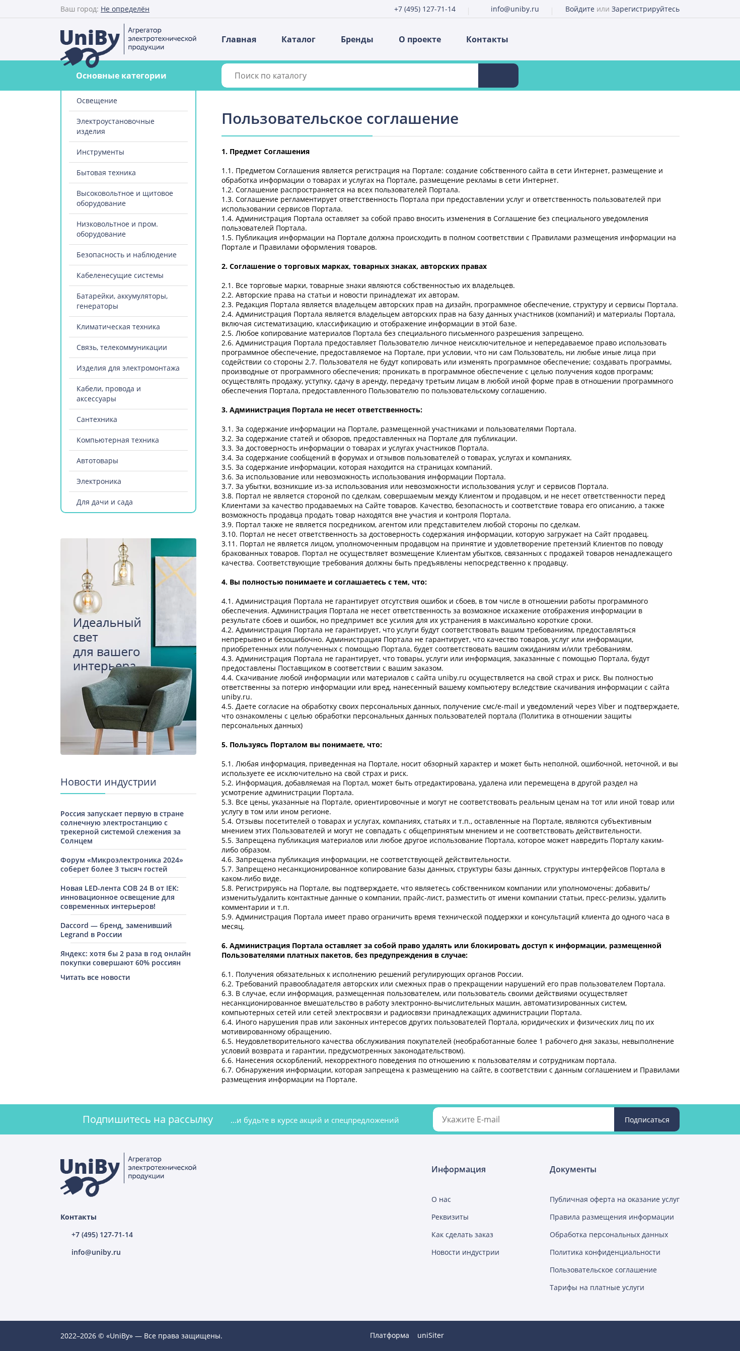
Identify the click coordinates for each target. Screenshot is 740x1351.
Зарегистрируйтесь (646, 9)
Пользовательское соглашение (603, 1269)
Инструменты (100, 152)
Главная (238, 39)
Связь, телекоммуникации (122, 347)
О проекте (420, 39)
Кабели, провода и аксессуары (109, 393)
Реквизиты (450, 1217)
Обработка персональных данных (609, 1234)
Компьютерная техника (118, 440)
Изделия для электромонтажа (128, 368)
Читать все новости (95, 977)
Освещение (97, 100)
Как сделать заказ (462, 1234)
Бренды (357, 39)
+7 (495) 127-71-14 (425, 9)
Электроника (99, 481)
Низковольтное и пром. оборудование (117, 229)
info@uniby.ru (515, 9)
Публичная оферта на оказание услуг (615, 1199)
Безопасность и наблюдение (127, 254)
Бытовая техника (106, 172)
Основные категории (121, 75)
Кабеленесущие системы (120, 275)
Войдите (580, 9)
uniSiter (430, 1335)
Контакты (487, 39)
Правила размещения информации (612, 1217)
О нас (441, 1199)
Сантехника (97, 419)
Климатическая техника (118, 326)
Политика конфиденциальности (605, 1252)
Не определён (125, 9)
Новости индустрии (465, 1252)
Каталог (298, 39)
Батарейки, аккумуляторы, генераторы (122, 301)
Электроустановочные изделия (116, 126)
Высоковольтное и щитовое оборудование (125, 198)
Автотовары (97, 460)
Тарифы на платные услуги (597, 1287)
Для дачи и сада (105, 502)
